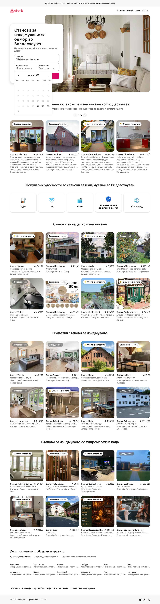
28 (38, 106)
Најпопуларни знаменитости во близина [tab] (79, 557)
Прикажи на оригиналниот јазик (101, 3)
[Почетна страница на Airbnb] (16, 11)
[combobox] (36, 59)
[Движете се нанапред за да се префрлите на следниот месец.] (48, 75)
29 (43, 106)
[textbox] (25, 68)
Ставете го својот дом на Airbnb (132, 10)
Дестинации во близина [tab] (20, 557)
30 (48, 106)
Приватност (33, 600)
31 (18, 111)
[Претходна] (75, 115)
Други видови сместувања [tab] (46, 557)
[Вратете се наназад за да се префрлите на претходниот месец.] (18, 75)
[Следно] (85, 115)
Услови (43, 600)
